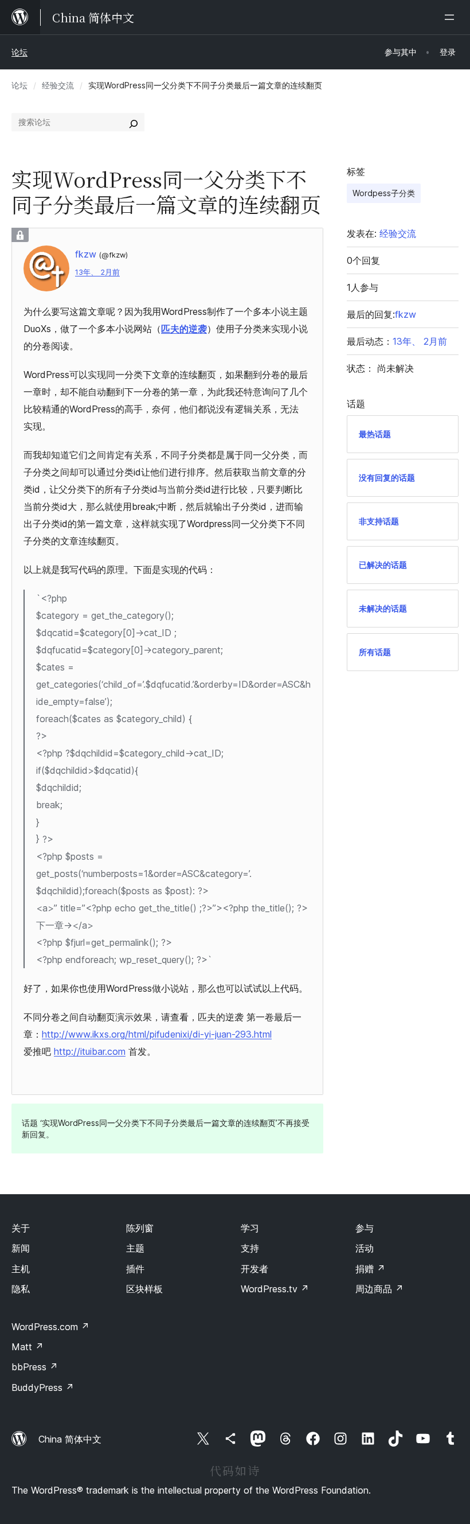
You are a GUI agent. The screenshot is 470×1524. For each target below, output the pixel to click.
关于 (20, 1228)
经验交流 (58, 85)
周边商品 (379, 1289)
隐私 (20, 1289)
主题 (135, 1248)
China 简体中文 (69, 1439)
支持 (250, 1248)
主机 (20, 1268)
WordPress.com (50, 1326)
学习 (250, 1228)
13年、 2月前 (97, 272)
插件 (135, 1268)
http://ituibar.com (90, 1051)
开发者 (254, 1268)
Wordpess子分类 (383, 193)
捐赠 (370, 1268)
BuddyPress (42, 1387)
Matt (27, 1346)
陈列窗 (140, 1228)
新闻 (20, 1248)
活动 (364, 1248)
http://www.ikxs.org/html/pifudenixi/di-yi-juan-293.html (157, 1034)
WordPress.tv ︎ (275, 1289)
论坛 (19, 52)
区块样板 (144, 1289)
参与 (364, 1228)
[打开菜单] (451, 17)
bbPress (34, 1367)
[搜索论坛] (133, 122)
